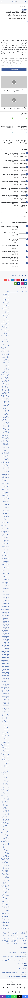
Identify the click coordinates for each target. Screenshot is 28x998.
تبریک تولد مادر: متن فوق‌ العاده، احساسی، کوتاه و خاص (11, 161)
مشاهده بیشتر (14, 69)
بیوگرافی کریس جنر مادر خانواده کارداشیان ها (22, 127)
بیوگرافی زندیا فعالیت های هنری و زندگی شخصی (8, 141)
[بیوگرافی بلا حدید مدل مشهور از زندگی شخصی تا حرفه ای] (21, 135)
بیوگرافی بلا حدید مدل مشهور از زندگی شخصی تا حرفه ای (21, 141)
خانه (25, 6)
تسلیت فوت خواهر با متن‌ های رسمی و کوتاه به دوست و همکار (10, 196)
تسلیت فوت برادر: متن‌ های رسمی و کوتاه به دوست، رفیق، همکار (9, 189)
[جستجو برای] (23, 2)
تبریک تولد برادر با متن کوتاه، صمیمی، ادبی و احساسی (10, 168)
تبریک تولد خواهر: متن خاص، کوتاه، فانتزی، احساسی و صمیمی (10, 175)
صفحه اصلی (18, 984)
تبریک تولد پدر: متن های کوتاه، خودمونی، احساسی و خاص (11, 154)
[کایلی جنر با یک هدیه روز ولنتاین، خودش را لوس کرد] (23, 253)
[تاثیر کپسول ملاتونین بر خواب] (5, 611)
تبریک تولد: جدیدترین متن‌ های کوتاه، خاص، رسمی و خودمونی (10, 182)
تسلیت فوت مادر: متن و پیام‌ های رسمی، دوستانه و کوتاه (9, 203)
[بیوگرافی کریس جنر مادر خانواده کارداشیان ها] (21, 121)
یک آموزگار (18, 216)
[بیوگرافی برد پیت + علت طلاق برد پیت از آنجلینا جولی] (7, 121)
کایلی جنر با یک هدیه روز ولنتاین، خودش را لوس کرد (9, 252)
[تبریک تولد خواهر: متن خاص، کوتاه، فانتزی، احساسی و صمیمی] (23, 177)
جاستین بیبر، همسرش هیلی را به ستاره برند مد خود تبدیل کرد (10, 239)
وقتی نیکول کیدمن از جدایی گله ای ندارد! (11, 233)
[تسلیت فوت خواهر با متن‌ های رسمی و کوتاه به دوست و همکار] (23, 198)
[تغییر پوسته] (2, 2)
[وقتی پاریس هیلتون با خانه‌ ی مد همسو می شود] (23, 265)
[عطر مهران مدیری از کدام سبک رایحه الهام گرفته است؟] (23, 228)
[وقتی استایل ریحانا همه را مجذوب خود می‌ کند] (23, 247)
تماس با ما (13, 984)
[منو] (25, 2)
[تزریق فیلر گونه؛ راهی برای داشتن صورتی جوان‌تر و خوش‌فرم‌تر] (14, 293)
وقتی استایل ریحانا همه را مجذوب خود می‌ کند (10, 246)
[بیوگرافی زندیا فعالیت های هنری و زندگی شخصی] (7, 135)
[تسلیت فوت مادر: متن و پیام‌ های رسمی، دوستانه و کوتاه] (23, 205)
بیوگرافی (21, 6)
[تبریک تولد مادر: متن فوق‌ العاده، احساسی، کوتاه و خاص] (23, 163)
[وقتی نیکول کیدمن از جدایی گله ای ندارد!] (23, 234)
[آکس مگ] (14, 1)
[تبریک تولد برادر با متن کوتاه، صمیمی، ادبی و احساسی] (23, 170)
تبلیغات (8, 984)
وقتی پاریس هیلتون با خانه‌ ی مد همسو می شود (10, 263)
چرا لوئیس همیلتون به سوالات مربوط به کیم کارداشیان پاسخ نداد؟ (10, 258)
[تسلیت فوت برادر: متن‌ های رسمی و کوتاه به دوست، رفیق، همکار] (23, 191)
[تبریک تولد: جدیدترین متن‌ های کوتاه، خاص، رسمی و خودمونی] (23, 184)
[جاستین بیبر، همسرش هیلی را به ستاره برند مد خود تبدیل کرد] (23, 241)
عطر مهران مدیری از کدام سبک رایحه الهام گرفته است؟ (9, 227)
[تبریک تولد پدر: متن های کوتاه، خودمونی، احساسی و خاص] (23, 156)
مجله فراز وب (24, 216)
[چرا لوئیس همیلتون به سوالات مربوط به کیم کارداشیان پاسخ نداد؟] (23, 259)
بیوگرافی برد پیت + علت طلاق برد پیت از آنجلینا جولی (7, 127)
